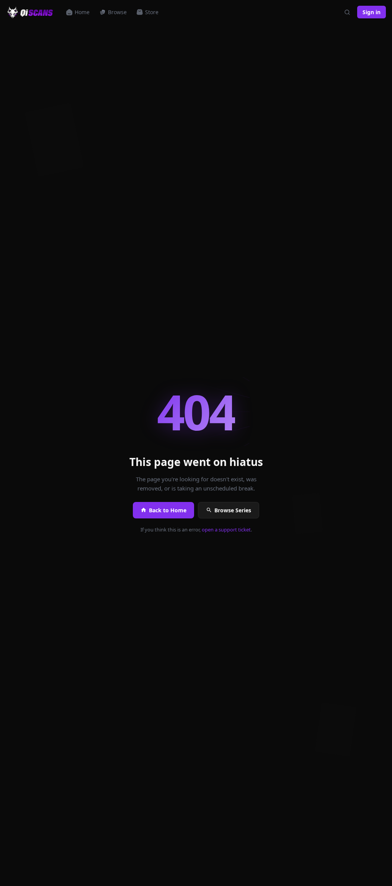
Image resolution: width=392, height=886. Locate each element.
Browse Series (232, 510)
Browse (117, 12)
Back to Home (167, 510)
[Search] (347, 12)
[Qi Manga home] (31, 12)
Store (151, 12)
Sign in (372, 12)
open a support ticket (226, 529)
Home (82, 12)
